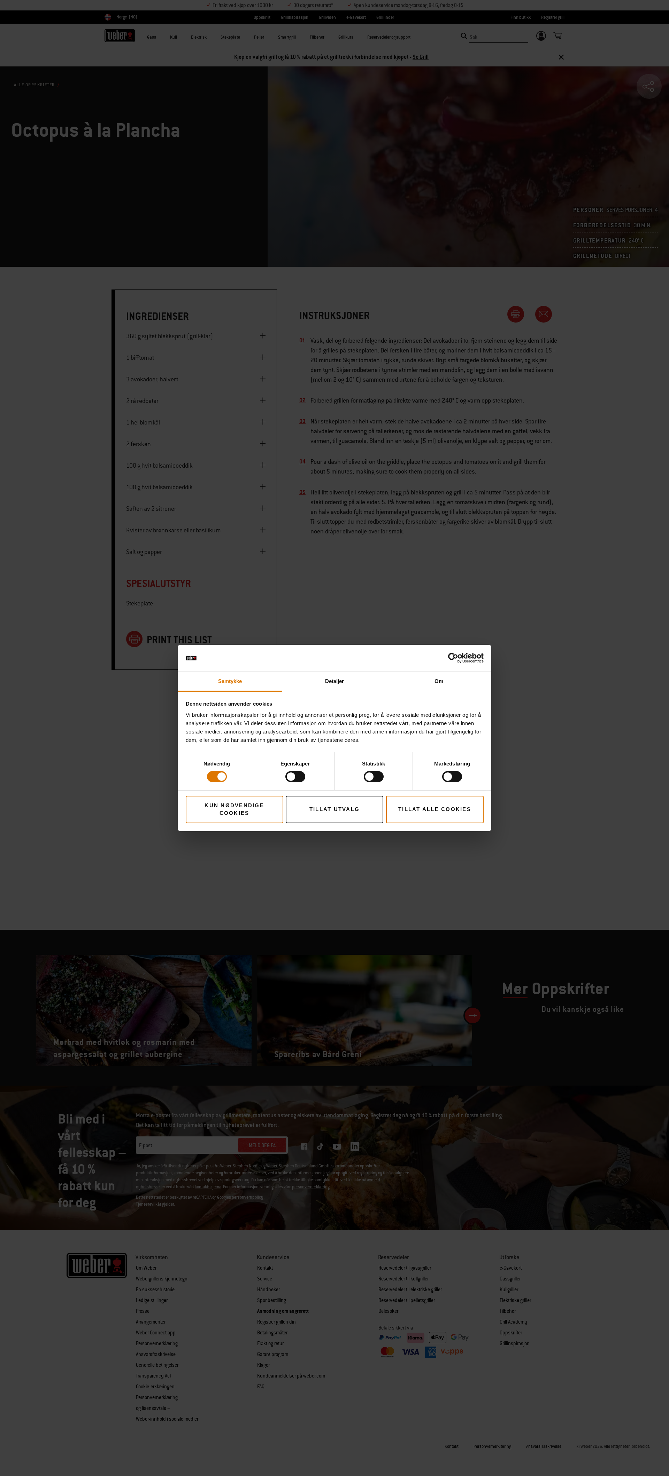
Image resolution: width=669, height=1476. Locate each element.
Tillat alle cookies (434, 809)
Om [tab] (439, 681)
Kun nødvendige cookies (234, 809)
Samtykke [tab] (230, 681)
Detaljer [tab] (334, 681)
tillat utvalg (334, 809)
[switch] (295, 776)
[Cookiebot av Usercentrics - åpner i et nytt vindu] (453, 658)
